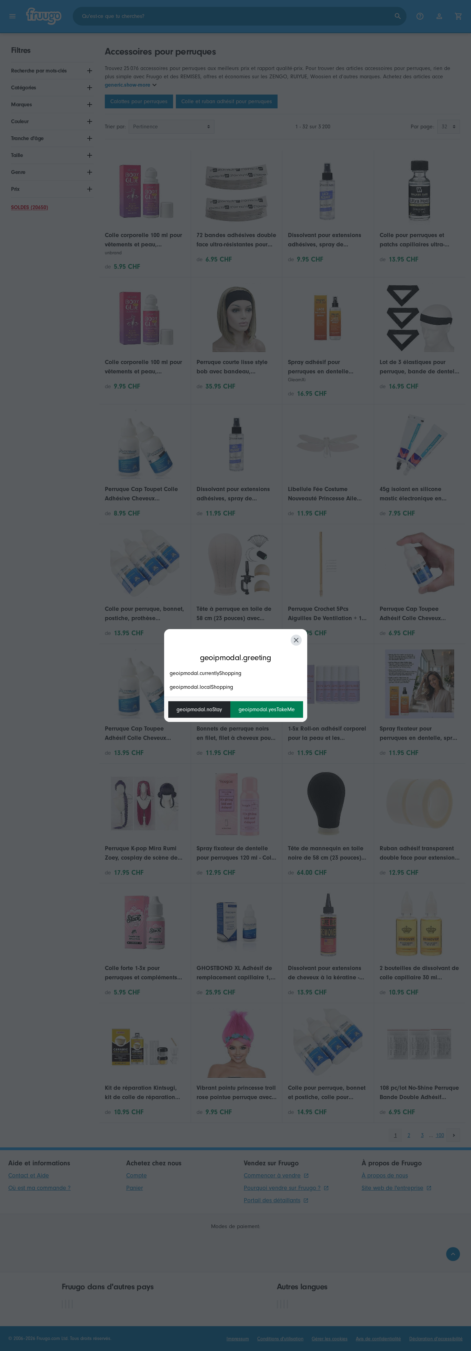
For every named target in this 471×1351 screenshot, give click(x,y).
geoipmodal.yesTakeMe (267, 709)
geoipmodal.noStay (199, 709)
